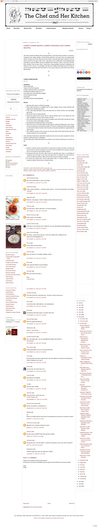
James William (54, 518)
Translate (17, 321)
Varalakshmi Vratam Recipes (13, 312)
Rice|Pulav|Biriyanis (82, 211)
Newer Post (26, 503)
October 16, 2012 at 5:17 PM (36, 362)
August (82, 462)
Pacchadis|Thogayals (82, 201)
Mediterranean (9, 139)
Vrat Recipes (9, 280)
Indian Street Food (81, 187)
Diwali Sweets (47, 169)
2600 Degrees (61, 518)
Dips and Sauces (81, 177)
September (83, 460)
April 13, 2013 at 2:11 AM (35, 436)
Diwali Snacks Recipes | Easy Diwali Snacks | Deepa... (86, 332)
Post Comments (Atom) (36, 507)
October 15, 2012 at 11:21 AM (37, 182)
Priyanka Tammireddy (32, 403)
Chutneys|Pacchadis (82, 167)
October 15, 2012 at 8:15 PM (36, 288)
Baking (78, 159)
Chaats (78, 164)
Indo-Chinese (9, 127)
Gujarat (7, 123)
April (81, 471)
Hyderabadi (9, 125)
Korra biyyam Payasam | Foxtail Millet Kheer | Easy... (86, 375)
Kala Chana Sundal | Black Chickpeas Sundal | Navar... (85, 409)
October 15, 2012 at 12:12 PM (37, 202)
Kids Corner (80, 191)
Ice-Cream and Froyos (82, 183)
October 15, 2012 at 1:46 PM (36, 219)
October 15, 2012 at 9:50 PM (36, 323)
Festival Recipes (10, 260)
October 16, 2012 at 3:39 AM (36, 352)
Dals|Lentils (80, 171)
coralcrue (29, 375)
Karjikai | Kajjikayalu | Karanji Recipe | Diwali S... (86, 363)
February (82, 476)
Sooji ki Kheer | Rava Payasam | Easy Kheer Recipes (85, 403)
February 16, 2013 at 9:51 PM (37, 408)
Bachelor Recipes (10, 254)
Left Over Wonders (81, 193)
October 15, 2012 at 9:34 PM (36, 306)
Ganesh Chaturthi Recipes (12, 296)
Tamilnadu (8, 151)
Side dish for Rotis (81, 221)
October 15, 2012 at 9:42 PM (36, 315)
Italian (7, 131)
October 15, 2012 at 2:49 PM (36, 247)
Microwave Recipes (11, 270)
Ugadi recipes (9, 310)
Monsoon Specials (10, 272)
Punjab (7, 147)
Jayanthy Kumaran (31, 336)
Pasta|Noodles (80, 205)
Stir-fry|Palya (80, 225)
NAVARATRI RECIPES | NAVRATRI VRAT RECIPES (86, 422)
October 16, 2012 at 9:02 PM (36, 380)
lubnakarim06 (30, 292)
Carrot (30, 169)
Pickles (79, 207)
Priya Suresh (30, 347)
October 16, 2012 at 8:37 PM (36, 371)
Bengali (7, 121)
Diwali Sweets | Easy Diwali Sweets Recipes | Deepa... (85, 346)
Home (49, 503)
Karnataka (8, 133)
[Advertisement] (49, 34)
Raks (28, 262)
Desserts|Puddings (81, 175)
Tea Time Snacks (81, 229)
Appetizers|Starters (82, 156)
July (81, 464)
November (83, 321)
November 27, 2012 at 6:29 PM (37, 399)
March (82, 474)
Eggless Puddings (81, 181)
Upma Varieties (81, 231)
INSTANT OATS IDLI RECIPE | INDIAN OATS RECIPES (85, 451)
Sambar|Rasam (81, 217)
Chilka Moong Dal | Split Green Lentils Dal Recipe (86, 445)
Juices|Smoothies (81, 189)
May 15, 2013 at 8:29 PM (34, 445)
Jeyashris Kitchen (31, 223)
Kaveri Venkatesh (31, 178)
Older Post (71, 503)
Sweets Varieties (51, 170)
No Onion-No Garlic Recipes (13, 274)
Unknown (29, 206)
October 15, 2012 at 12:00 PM (37, 193)
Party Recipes (9, 276)
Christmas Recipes (10, 290)
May (81, 469)
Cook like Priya (30, 279)
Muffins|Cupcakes (81, 195)
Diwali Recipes (9, 292)
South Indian (9, 149)
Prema (28, 243)
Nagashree (29, 197)
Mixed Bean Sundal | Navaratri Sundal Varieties (85, 428)
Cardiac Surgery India (32, 397)
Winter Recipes (9, 282)
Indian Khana (30, 186)
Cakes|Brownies (81, 163)
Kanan (28, 301)
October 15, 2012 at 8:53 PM (36, 297)
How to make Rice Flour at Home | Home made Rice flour (86, 352)
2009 (80, 486)
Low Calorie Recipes (11, 264)
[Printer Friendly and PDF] (71, 51)
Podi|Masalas (80, 209)
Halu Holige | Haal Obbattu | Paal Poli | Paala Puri (85, 369)
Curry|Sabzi (80, 169)
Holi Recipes (9, 300)
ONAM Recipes (10, 306)
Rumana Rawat (30, 319)
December (83, 318)
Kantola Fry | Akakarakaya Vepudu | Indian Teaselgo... (86, 357)
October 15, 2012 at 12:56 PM (37, 211)
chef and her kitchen (32, 422)
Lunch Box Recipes (11, 266)
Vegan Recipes (9, 278)
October (82, 323)
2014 (80, 312)
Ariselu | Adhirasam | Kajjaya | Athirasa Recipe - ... (85, 327)
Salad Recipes (80, 215)
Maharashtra (9, 137)
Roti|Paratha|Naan (81, 213)
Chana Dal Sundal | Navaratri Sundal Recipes (84, 380)
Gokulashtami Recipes (11, 298)
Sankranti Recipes (10, 308)
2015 (80, 309)
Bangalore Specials (10, 119)
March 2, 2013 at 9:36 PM (35, 427)
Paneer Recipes (81, 203)
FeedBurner (17, 102)
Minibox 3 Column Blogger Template (41, 518)
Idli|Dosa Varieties (81, 185)
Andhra (7, 117)
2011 (80, 481)
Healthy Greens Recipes (12, 262)
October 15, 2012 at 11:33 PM (37, 332)
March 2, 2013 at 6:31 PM (35, 418)
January (82, 478)
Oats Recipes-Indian (82, 199)
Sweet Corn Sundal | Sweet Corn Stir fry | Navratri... (85, 440)
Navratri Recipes (10, 304)
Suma (28, 356)
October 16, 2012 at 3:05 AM (36, 343)
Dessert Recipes (81, 173)
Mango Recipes (10, 268)
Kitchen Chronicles (31, 215)
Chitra (28, 366)
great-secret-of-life (31, 232)
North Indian (9, 145)
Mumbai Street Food (11, 143)
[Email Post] (51, 168)
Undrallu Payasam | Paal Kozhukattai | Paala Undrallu (86, 434)
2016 (80, 307)
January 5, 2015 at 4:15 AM (36, 453)
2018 (80, 303)
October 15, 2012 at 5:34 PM (36, 267)
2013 (80, 314)
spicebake (29, 440)
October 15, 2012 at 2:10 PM (36, 239)
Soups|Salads (80, 223)
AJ (27, 384)
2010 (80, 484)
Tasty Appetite (30, 341)
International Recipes (11, 129)
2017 (80, 305)
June (81, 467)
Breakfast (79, 161)
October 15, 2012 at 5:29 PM (36, 258)
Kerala (7, 135)
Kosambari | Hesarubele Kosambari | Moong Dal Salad (86, 398)
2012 (80, 316)
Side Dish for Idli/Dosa (82, 219)
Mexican (8, 141)
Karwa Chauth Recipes (11, 302)
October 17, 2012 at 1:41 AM (36, 388)
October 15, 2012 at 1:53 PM (36, 228)
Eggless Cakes (81, 179)
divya (28, 310)
